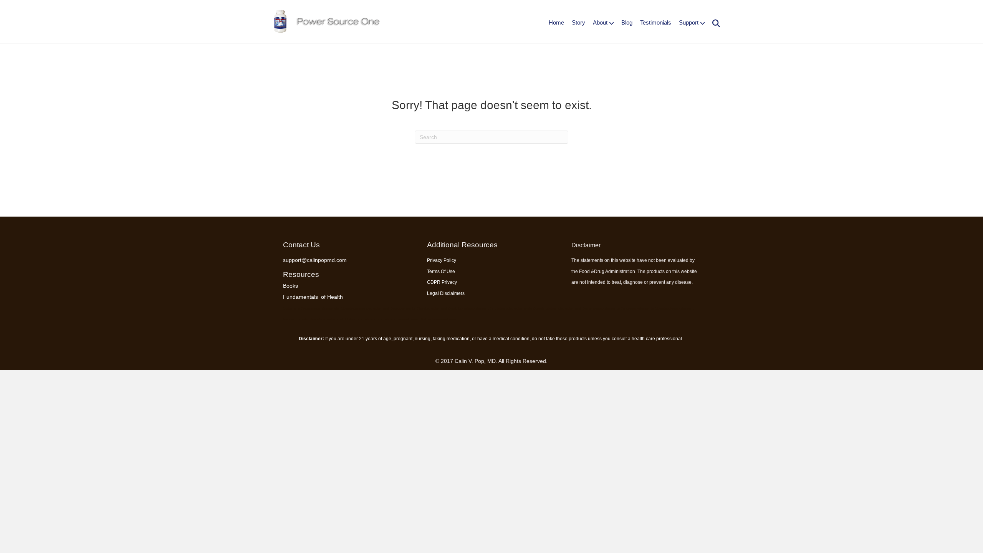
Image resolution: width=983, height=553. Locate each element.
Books (290, 286)
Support (688, 22)
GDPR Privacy (442, 282)
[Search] (713, 23)
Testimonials (655, 22)
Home (556, 22)
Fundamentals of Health (313, 297)
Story (578, 22)
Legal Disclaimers (446, 293)
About (600, 22)
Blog (626, 22)
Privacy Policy (441, 260)
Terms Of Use (441, 271)
